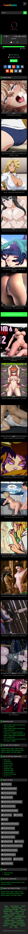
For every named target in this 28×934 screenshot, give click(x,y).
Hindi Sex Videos (8, 763)
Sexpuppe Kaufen (15, 882)
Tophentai (16, 54)
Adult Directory (21, 930)
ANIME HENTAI (7, 784)
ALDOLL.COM (7, 767)
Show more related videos (14, 314)
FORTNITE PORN (9, 770)
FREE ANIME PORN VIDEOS (10, 810)
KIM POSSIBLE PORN (8, 828)
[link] (17, 42)
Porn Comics (20, 841)
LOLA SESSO (7, 761)
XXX (7, 322)
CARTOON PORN (7, 797)
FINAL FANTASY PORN (9, 806)
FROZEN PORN (7, 815)
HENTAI (14, 60)
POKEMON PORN (7, 841)
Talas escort (7, 759)
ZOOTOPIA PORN (7, 863)
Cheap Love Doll (8, 765)
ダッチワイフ (7, 775)
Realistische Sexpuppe (10, 774)
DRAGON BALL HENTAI (12, 750)
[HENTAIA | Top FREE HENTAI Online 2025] (11, 5)
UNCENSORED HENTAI (9, 854)
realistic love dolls (8, 772)
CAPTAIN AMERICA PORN (9, 788)
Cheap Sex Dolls (8, 873)
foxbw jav (3, 322)
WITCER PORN (7, 859)
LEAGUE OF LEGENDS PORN (10, 832)
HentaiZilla (7, 874)
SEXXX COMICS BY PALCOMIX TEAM (12, 845)
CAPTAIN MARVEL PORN (9, 793)
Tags (16, 927)
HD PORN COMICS (16, 752)
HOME (6, 906)
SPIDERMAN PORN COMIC (10, 850)
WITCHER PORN (17, 918)
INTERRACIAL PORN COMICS (10, 823)
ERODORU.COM (8, 768)
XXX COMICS (19, 859)
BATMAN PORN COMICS (8, 748)
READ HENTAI (14, 906)
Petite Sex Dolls (5, 882)
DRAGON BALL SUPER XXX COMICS (12, 801)
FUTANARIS (19, 815)
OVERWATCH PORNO (8, 837)
